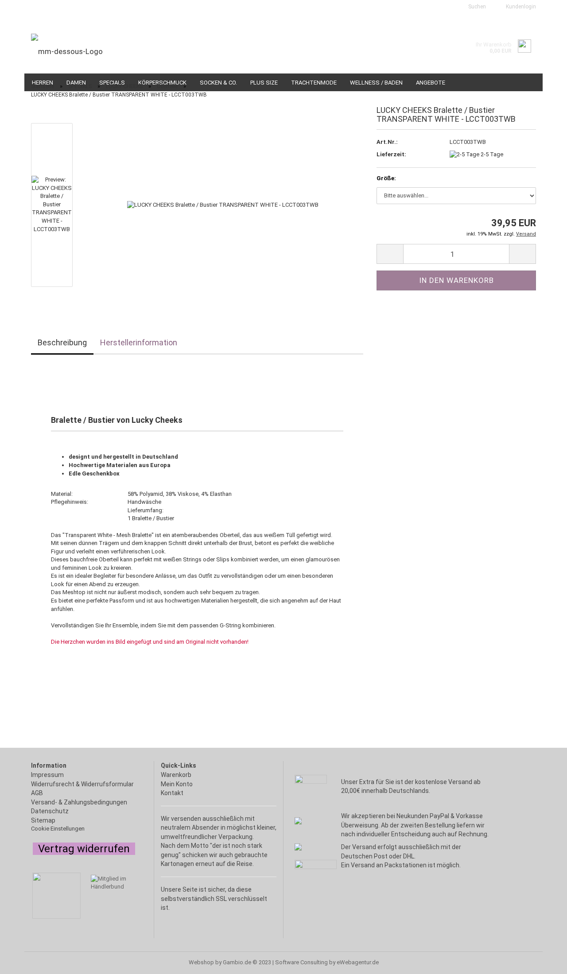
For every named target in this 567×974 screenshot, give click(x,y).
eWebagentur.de (358, 962)
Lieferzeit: (391, 154)
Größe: (386, 178)
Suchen (476, 7)
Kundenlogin (519, 7)
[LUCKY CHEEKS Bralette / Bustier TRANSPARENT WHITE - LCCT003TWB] (222, 204)
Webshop (201, 962)
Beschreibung (62, 342)
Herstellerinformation (138, 342)
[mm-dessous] (154, 51)
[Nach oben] (24, 963)
